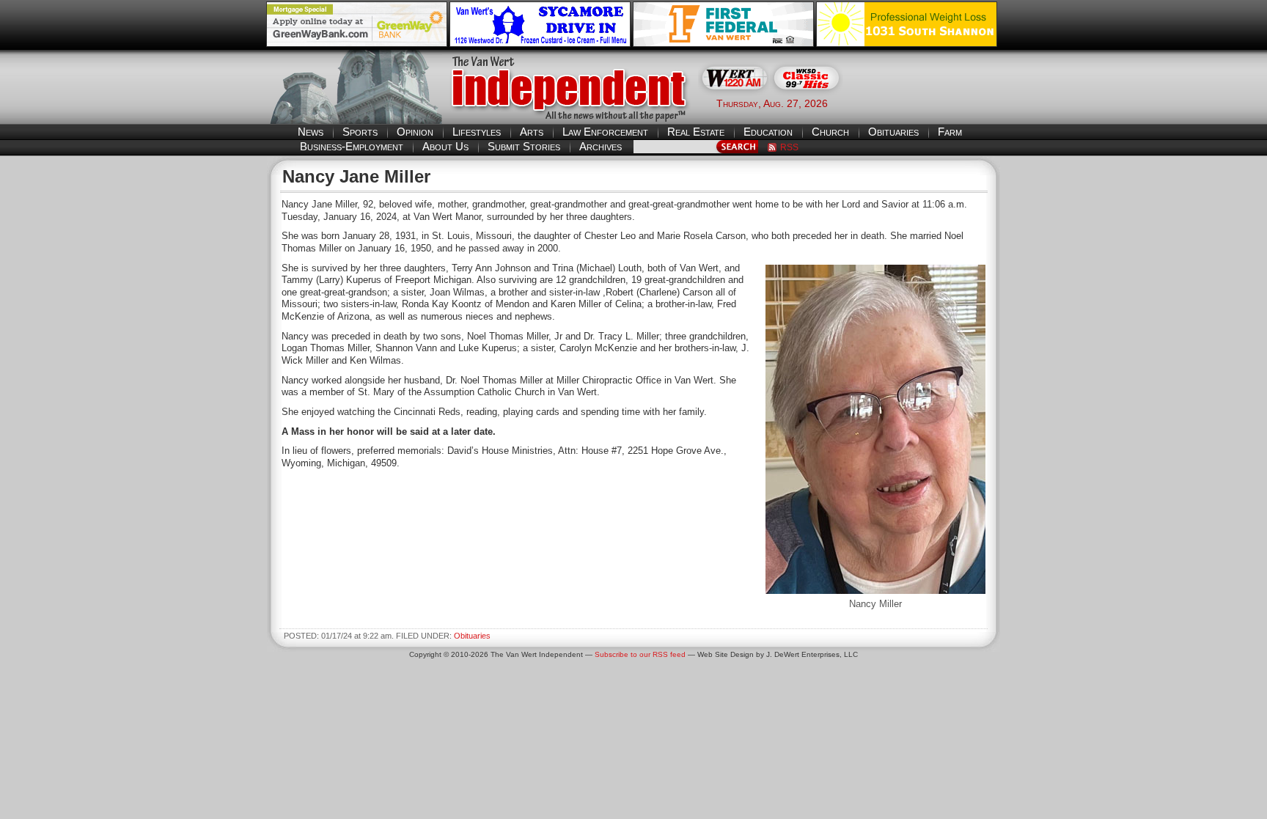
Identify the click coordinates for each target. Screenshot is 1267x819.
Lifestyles (476, 131)
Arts (531, 131)
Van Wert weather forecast (927, 102)
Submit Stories (524, 146)
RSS (789, 147)
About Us (445, 146)
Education (768, 131)
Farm (950, 131)
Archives (600, 146)
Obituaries (893, 131)
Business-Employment (351, 146)
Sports (360, 131)
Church (830, 131)
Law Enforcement (605, 131)
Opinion (415, 131)
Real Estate (695, 131)
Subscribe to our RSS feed (640, 654)
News (310, 131)
